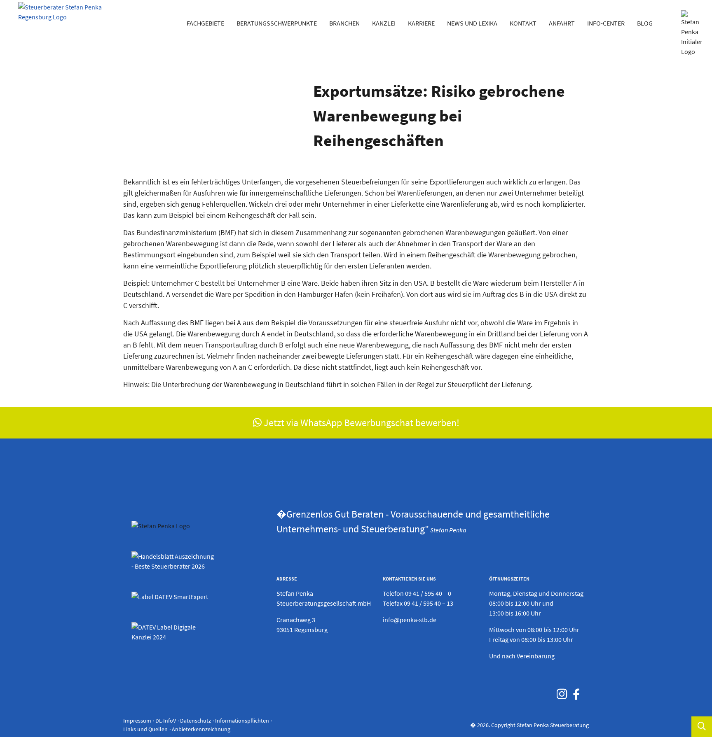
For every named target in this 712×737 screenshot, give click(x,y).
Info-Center (606, 23)
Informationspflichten (242, 720)
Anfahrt (562, 23)
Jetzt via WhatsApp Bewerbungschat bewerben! (360, 422)
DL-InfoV (165, 720)
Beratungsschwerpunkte (277, 23)
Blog (645, 23)
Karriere (421, 23)
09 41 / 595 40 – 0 (428, 593)
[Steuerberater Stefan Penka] (60, 17)
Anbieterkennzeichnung (201, 729)
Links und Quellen (145, 729)
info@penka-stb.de (409, 620)
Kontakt (523, 23)
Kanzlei (384, 23)
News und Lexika (472, 23)
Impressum (137, 720)
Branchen (344, 23)
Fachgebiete (205, 23)
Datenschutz (195, 720)
